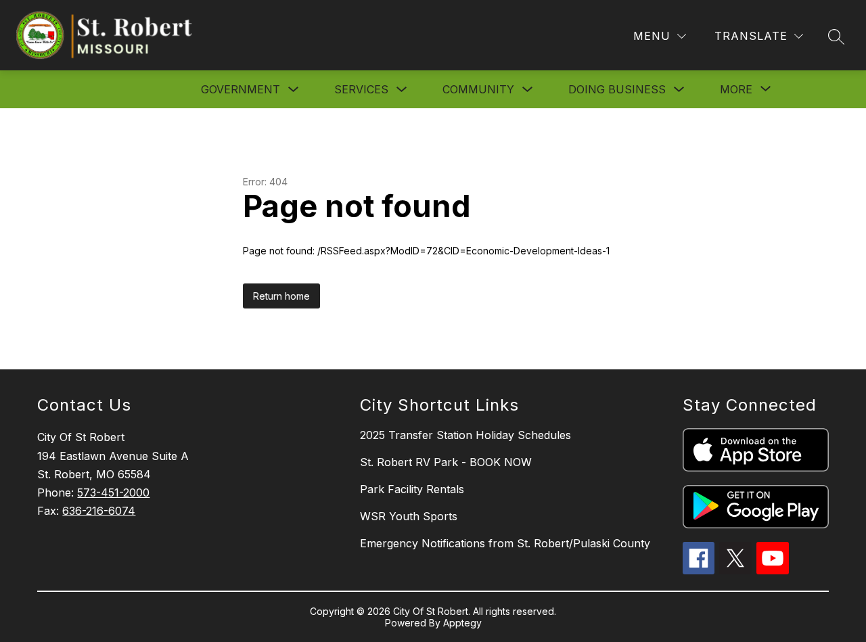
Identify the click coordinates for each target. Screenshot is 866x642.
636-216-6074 (98, 511)
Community (478, 89)
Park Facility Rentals (412, 489)
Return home (281, 296)
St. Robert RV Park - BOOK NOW (446, 462)
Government (240, 89)
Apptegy (462, 622)
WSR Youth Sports (408, 516)
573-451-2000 (113, 492)
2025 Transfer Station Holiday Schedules (465, 435)
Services (361, 89)
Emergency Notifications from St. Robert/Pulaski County (505, 543)
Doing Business (617, 89)
